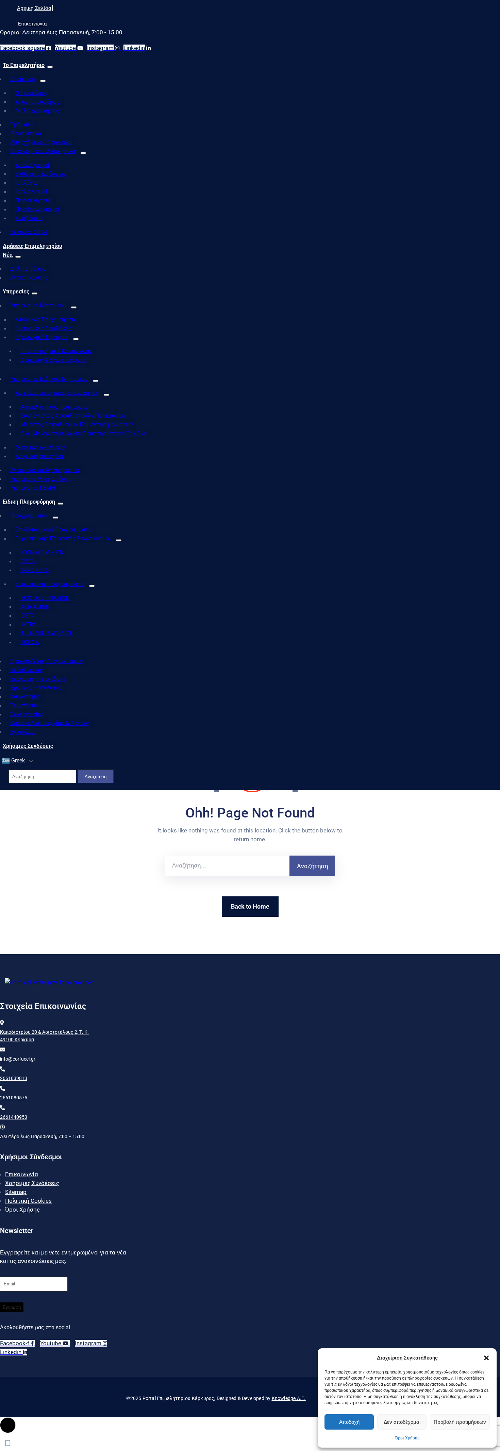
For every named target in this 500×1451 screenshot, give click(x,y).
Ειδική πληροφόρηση (29, 502)
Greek (17, 760)
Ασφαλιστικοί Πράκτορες (54, 406)
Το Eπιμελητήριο (24, 65)
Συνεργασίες (27, 714)
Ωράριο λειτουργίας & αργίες (49, 723)
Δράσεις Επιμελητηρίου (32, 246)
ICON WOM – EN (42, 552)
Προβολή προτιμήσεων (460, 1422)
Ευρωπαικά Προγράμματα (49, 583)
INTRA (28, 624)
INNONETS (34, 570)
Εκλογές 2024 (28, 232)
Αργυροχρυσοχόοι (39, 456)
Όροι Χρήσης (407, 1438)
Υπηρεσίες (16, 291)
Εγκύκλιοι (23, 731)
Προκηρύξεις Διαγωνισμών (46, 661)
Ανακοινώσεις (29, 277)
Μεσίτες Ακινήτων (40, 447)
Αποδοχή (349, 1422)
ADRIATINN (35, 606)
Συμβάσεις (29, 218)
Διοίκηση (22, 78)
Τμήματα (22, 124)
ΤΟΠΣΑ (29, 642)
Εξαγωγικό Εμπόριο (41, 337)
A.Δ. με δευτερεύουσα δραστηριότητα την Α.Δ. (83, 433)
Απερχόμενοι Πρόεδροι (41, 142)
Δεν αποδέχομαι (402, 1422)
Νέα (8, 255)
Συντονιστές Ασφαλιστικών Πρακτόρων (73, 415)
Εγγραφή (12, 1307)
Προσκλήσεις (33, 200)
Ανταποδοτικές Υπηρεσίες (45, 470)
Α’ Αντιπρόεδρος (37, 101)
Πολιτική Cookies (28, 1200)
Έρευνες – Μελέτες (36, 687)
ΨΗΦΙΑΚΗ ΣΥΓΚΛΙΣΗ (47, 633)
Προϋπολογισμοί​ (37, 209)
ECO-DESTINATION (45, 597)
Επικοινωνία (21, 1174)
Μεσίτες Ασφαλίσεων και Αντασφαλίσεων (76, 424)
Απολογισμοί (32, 165)
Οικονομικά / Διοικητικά (43, 151)
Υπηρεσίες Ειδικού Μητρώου (49, 378)
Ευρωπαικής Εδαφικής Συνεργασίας (63, 538)
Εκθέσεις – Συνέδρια (38, 678)
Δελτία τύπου (28, 268)
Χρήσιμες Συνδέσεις (28, 746)
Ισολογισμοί (31, 191)
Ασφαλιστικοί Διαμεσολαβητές (57, 392)
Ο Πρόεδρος (31, 92)
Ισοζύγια (26, 182)
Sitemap (16, 1191)
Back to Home (250, 906)
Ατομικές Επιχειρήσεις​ (46, 319)
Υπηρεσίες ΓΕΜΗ (32, 487)
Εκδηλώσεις (26, 670)
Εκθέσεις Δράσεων (40, 173)
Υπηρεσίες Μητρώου (38, 305)
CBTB (27, 561)
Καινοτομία (25, 696)
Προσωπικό (25, 133)
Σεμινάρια (23, 705)
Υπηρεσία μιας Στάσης (41, 478)
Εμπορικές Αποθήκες (43, 328)
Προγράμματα (29, 515)
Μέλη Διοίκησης (37, 110)
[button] (486, 1357)
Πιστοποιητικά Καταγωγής (56, 351)
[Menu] (50, 67)
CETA (27, 615)
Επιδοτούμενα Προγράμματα (53, 529)
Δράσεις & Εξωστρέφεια (53, 359)
